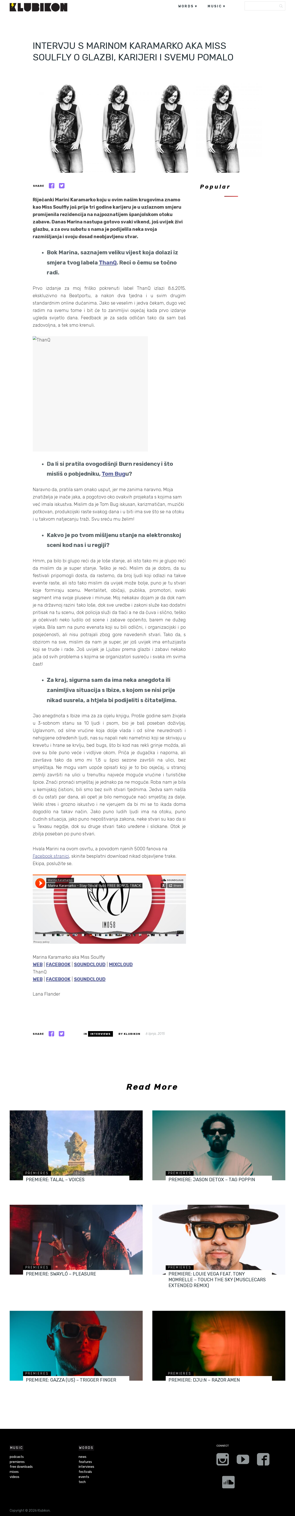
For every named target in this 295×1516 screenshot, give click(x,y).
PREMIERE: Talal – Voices (55, 1179)
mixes (14, 1472)
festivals (85, 1472)
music (215, 6)
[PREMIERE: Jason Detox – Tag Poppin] (218, 1145)
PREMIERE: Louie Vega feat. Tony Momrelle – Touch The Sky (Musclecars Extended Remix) (217, 1279)
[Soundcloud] (228, 1483)
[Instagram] (222, 1461)
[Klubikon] (38, 7)
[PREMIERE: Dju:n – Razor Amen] (218, 1346)
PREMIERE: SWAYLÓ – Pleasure (61, 1274)
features (85, 1462)
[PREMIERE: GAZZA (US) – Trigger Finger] (76, 1346)
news (82, 1457)
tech (82, 1482)
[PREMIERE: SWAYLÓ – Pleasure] (76, 1240)
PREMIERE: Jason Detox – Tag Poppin (211, 1179)
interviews (100, 1033)
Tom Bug (113, 474)
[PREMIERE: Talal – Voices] (76, 1145)
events (84, 1477)
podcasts (17, 1457)
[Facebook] (263, 1461)
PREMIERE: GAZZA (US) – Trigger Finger (71, 1380)
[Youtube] (243, 1461)
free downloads (21, 1467)
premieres (37, 1173)
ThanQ (108, 262)
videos (14, 1477)
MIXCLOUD (121, 964)
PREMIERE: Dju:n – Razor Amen (204, 1380)
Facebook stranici (51, 856)
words (186, 6)
